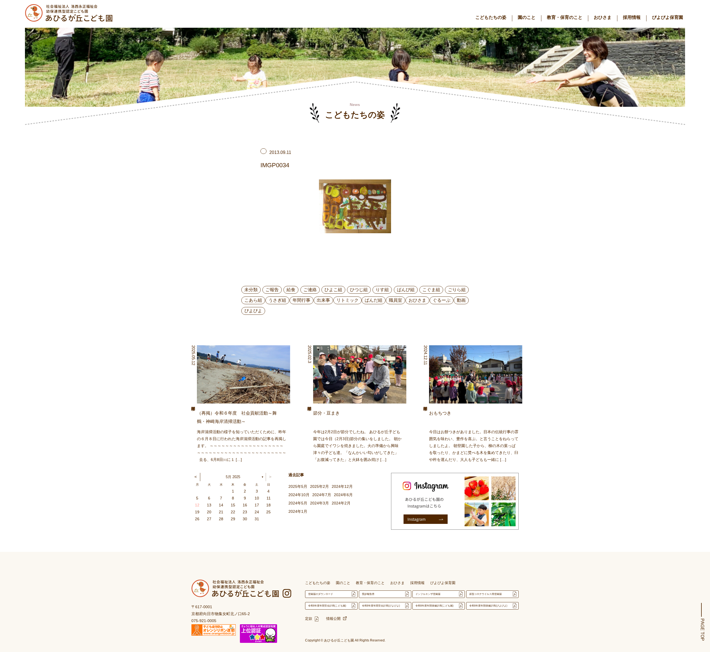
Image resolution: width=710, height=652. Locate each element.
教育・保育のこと (564, 17)
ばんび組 (406, 289)
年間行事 (301, 300)
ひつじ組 (359, 289)
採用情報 (632, 17)
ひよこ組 (333, 289)
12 (197, 505)
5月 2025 (233, 477)
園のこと (527, 17)
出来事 (323, 300)
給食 (290, 289)
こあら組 (253, 300)
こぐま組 (431, 289)
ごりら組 (457, 289)
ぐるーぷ (441, 300)
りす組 (382, 289)
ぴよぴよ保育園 (667, 17)
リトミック (347, 300)
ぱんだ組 (373, 300)
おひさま (603, 17)
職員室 (395, 300)
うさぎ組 (277, 300)
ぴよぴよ (253, 310)
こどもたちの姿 (490, 17)
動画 (461, 300)
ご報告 (272, 289)
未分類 (251, 289)
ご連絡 (310, 289)
